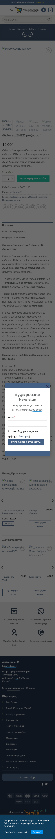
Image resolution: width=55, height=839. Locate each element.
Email (11, 417)
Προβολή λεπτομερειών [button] (17, 832)
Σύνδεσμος (23, 436)
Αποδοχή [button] (37, 832)
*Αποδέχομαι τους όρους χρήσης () (23, 434)
